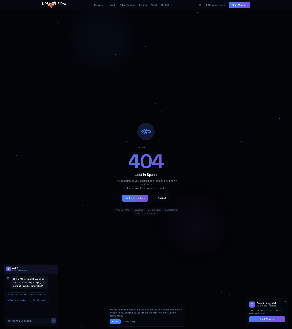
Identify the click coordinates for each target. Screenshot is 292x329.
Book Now (265, 319)
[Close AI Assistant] (54, 269)
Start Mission (239, 5)
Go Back (162, 198)
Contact (165, 5)
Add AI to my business (18, 300)
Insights (143, 5)
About (154, 5)
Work (112, 5)
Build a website (38, 294)
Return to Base (137, 198)
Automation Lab (127, 5)
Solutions (98, 5)
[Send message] (53, 320)
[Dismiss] (285, 301)
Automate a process (17, 294)
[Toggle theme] (200, 5)
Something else (40, 300)
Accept (115, 321)
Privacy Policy (129, 321)
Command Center (217, 5)
